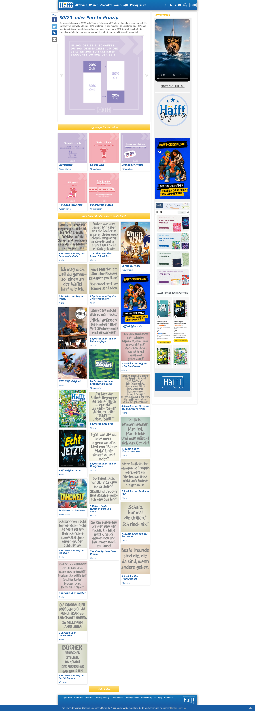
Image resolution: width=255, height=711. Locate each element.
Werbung (106, 697)
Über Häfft (121, 5)
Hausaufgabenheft (132, 697)
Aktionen (81, 5)
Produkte (106, 5)
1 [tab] (102, 118)
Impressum (89, 697)
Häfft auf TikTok (172, 85)
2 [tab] (106, 118)
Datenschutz (78, 697)
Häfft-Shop (157, 697)
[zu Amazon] (172, 285)
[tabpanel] (104, 75)
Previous (61, 75)
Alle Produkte (146, 697)
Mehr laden (103, 689)
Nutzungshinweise (65, 697)
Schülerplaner (168, 697)
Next (146, 75)
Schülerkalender (117, 697)
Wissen (93, 5)
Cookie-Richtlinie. (178, 708)
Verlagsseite (138, 5)
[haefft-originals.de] (172, 110)
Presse (98, 697)
